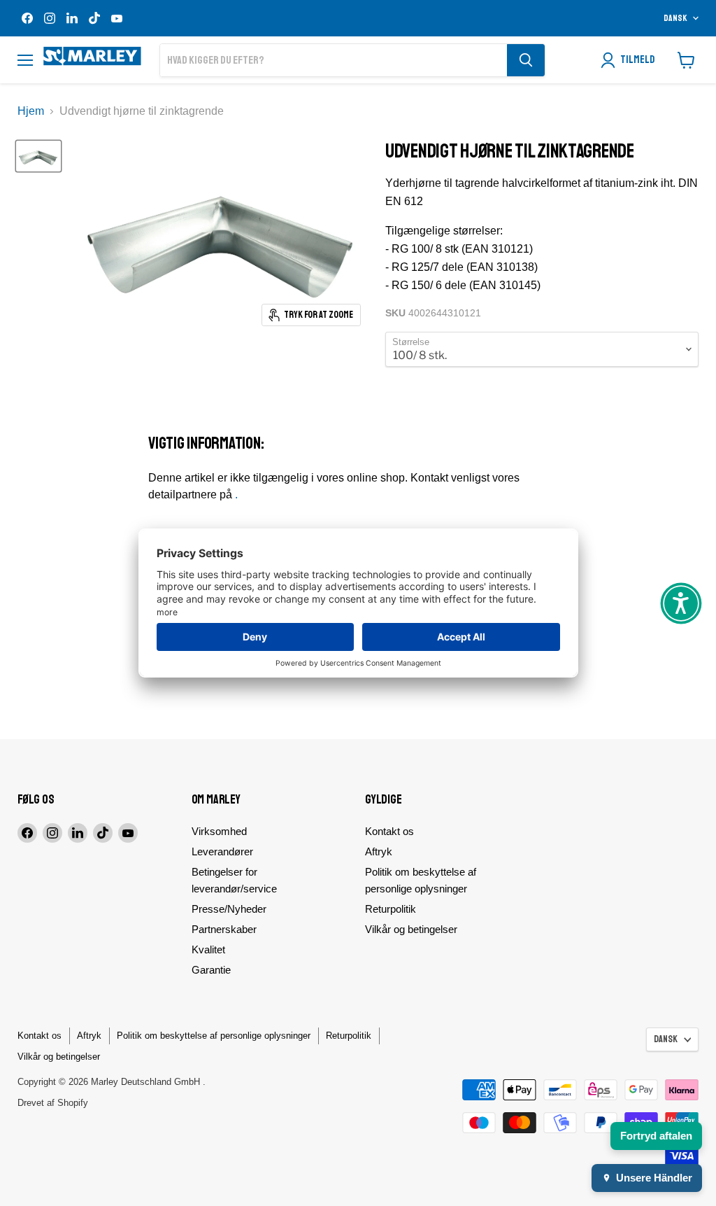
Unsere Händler (654, 1178)
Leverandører (222, 851)
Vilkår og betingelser (411, 929)
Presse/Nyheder (229, 909)
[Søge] (526, 60)
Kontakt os (389, 831)
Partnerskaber (224, 929)
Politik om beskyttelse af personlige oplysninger (213, 1035)
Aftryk (378, 851)
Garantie (211, 970)
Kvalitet (208, 949)
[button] (681, 603)
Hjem (30, 111)
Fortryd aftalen (656, 1136)
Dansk (675, 18)
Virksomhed (219, 831)
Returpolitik (390, 909)
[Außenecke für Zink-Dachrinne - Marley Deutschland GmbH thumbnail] (38, 156)
